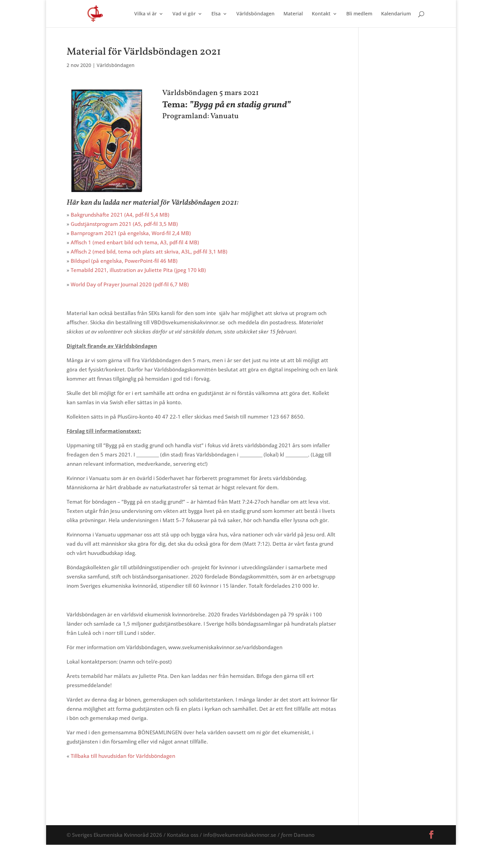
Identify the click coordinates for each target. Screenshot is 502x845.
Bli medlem (359, 14)
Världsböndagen (255, 14)
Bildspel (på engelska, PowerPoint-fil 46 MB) (124, 260)
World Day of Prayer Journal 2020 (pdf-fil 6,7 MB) (130, 284)
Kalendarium (396, 14)
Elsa (216, 14)
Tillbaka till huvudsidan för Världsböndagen (123, 755)
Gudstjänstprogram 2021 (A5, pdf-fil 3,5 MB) (124, 223)
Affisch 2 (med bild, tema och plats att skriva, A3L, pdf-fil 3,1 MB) (149, 251)
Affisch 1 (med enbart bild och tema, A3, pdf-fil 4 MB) (135, 242)
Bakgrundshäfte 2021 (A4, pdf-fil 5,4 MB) (120, 214)
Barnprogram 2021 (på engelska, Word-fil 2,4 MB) (131, 233)
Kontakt (321, 14)
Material (293, 14)
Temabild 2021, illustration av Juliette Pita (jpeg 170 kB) (138, 270)
